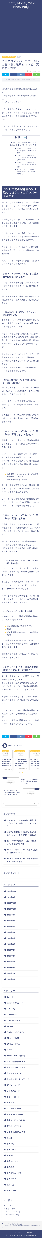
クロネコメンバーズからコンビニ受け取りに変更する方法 (26, 164)
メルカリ (10, 1103)
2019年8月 (11, 921)
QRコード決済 (13, 1038)
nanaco (10, 1026)
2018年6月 (11, 979)
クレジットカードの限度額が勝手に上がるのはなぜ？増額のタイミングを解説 (22, 823)
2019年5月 (11, 938)
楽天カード (11, 1149)
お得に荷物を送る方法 (9, 56)
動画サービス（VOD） (16, 1120)
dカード (10, 997)
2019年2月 (11, 956)
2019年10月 (12, 909)
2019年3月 (11, 950)
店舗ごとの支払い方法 (16, 1132)
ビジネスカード (13, 1091)
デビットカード (13, 1085)
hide (24, 137)
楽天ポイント (12, 1161)
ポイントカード (13, 1097)
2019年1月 (11, 962)
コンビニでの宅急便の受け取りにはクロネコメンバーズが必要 (23, 143)
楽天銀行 (10, 1167)
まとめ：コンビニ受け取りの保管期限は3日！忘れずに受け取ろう (27, 171)
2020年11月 (12, 891)
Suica (9, 1050)
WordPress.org (12, 1215)
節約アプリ (11, 1179)
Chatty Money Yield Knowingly (21, 5)
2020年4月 (11, 897)
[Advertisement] (21, 30)
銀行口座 (10, 1185)
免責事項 (29, 1232)
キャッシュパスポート (16, 1067)
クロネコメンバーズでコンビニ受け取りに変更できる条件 (26, 150)
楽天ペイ (10, 1155)
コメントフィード (13, 1212)
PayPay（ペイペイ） (16, 1032)
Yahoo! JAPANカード (16, 1056)
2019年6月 (11, 932)
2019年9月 (11, 915)
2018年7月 (11, 973)
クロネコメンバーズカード (18, 1079)
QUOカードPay (13, 1044)
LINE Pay (11, 1009)
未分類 (9, 1138)
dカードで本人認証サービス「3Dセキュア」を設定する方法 (22, 842)
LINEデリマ (12, 1015)
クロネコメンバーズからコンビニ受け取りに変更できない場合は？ (26, 158)
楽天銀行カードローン (16, 1173)
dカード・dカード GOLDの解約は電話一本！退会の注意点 (22, 860)
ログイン (9, 1205)
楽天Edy (10, 1144)
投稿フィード (11, 1209)
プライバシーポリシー (16, 1232)
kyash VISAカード (15, 1003)
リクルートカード (14, 1108)
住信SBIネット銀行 (15, 1114)
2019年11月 (12, 903)
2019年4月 (11, 944)
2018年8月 (11, 968)
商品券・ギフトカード (16, 1126)
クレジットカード (14, 1073)
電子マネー (11, 1191)
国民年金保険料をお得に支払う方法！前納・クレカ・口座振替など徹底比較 (22, 833)
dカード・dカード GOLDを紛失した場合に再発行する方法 (22, 851)
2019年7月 (11, 927)
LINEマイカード (14, 1020)
